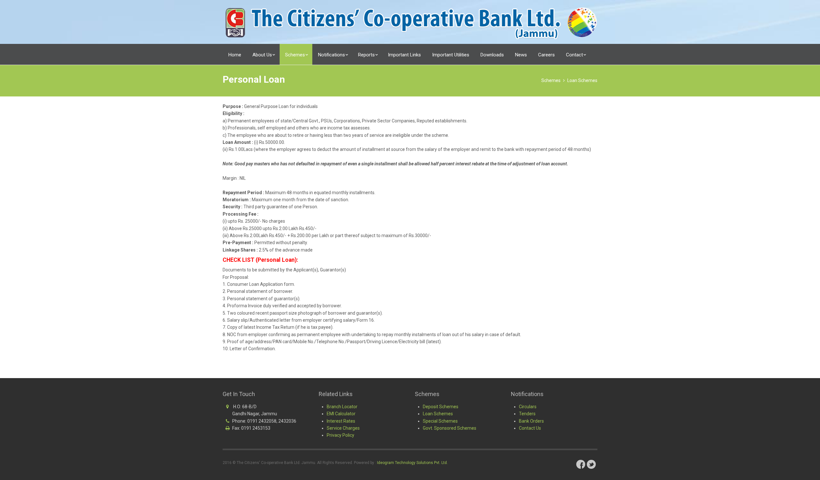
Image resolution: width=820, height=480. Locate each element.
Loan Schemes (582, 80)
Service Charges (343, 428)
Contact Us (530, 428)
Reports (367, 55)
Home (234, 55)
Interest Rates (341, 421)
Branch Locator (342, 406)
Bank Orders (531, 421)
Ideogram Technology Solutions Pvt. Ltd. (412, 462)
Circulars (528, 406)
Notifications (332, 55)
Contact (575, 55)
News (521, 55)
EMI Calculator (341, 413)
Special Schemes (440, 421)
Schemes (295, 55)
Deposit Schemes (440, 406)
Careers (546, 55)
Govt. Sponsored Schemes (449, 428)
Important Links (404, 55)
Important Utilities (450, 55)
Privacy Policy (340, 435)
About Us (262, 55)
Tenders (527, 413)
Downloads (492, 55)
